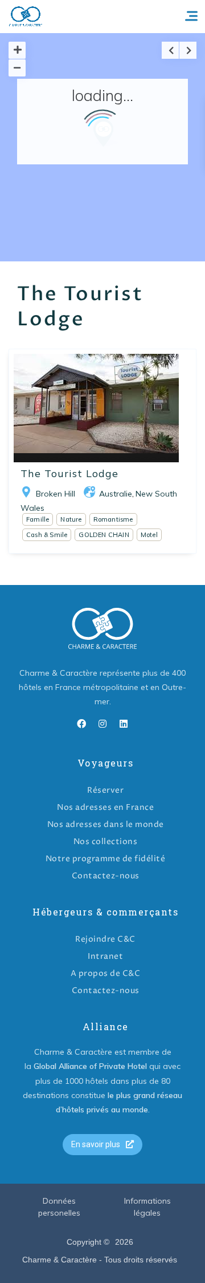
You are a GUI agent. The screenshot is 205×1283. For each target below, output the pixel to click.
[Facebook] (81, 724)
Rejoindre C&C (105, 939)
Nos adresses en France (105, 807)
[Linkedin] (123, 724)
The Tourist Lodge (69, 473)
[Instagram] (102, 724)
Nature (70, 519)
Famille (37, 519)
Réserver (105, 790)
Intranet (105, 956)
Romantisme (113, 519)
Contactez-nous (106, 875)
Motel (149, 535)
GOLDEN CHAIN (104, 535)
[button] (102, 1144)
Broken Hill (55, 494)
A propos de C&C (106, 973)
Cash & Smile (46, 535)
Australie (115, 494)
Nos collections (105, 841)
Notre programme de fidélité (106, 858)
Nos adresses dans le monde (105, 824)
